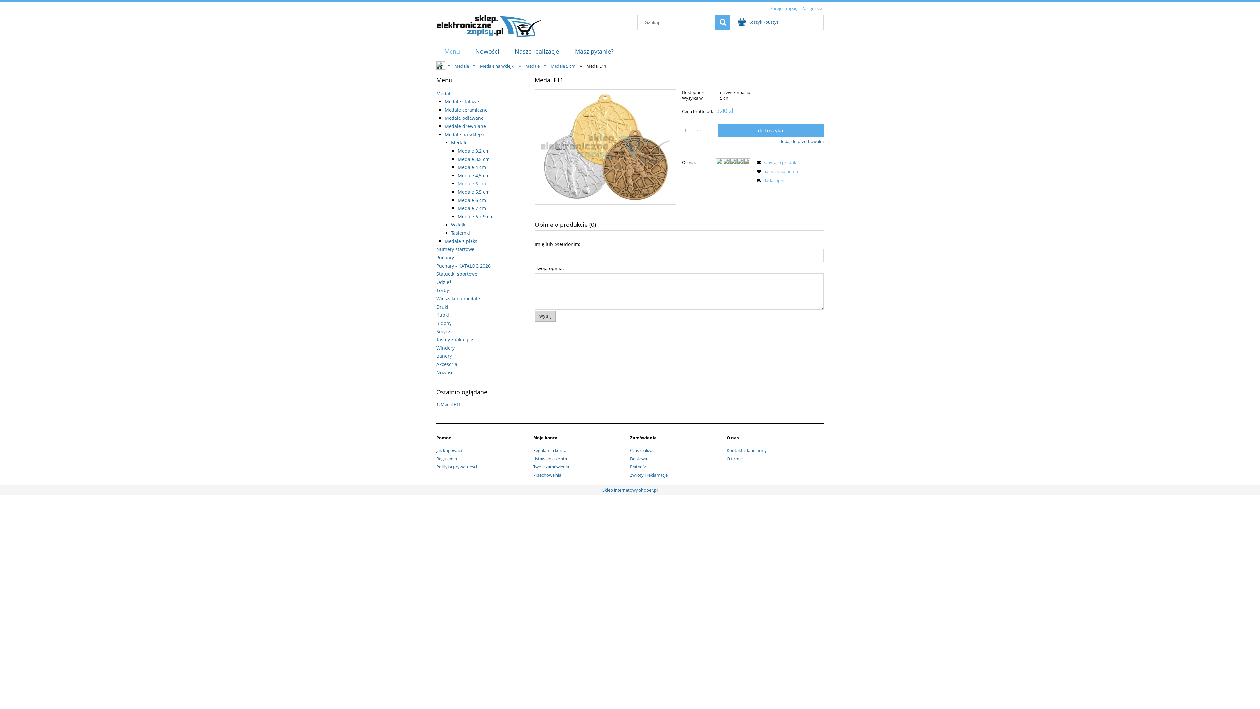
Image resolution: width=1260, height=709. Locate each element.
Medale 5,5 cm (474, 192)
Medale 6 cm (472, 200)
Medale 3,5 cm (474, 159)
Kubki (442, 315)
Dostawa (638, 459)
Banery (444, 356)
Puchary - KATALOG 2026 (463, 266)
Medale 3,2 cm (474, 151)
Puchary (445, 257)
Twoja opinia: (549, 268)
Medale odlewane (464, 118)
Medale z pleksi (462, 241)
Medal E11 (451, 404)
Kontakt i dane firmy (747, 450)
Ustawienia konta (550, 459)
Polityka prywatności (456, 467)
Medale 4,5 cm (474, 175)
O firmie (735, 459)
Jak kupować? (449, 450)
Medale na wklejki (464, 134)
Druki (442, 307)
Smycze (444, 331)
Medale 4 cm (472, 167)
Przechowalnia (547, 475)
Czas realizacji (643, 450)
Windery (445, 348)
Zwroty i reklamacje (649, 475)
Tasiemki (460, 233)
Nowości (445, 372)
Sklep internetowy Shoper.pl (630, 490)
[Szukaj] (722, 22)
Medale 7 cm (472, 208)
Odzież (444, 282)
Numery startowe (455, 249)
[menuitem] (452, 51)
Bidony (444, 323)
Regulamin (446, 459)
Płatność (638, 467)
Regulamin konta (549, 450)
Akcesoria (446, 364)
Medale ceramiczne (466, 110)
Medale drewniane (465, 126)
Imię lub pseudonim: (557, 244)
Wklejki (459, 225)
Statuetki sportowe (456, 274)
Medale (444, 93)
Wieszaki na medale (458, 298)
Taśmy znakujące (454, 339)
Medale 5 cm (472, 184)
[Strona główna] (488, 25)
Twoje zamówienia (551, 467)
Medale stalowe (462, 101)
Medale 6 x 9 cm (476, 216)
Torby (442, 290)
